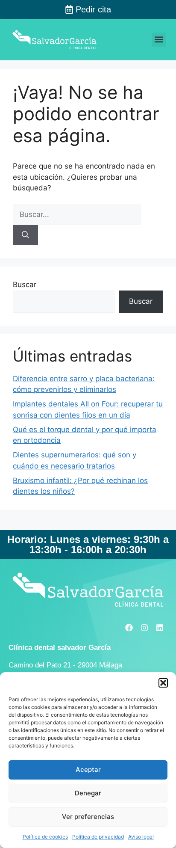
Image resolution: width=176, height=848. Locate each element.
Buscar (24, 284)
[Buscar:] (77, 214)
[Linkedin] (159, 627)
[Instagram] (144, 627)
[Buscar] (25, 235)
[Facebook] (129, 627)
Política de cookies (45, 836)
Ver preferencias (88, 816)
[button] (163, 683)
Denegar (88, 793)
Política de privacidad (98, 836)
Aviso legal (141, 836)
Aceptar (88, 769)
